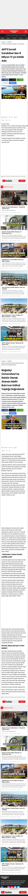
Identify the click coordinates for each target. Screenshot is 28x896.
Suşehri (24, 176)
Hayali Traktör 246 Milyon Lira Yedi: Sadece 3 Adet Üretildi (17, 35)
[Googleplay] (18, 887)
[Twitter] (5, 887)
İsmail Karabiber (6, 176)
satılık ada (17, 176)
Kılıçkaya (12, 176)
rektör (23, 697)
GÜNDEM (9, 42)
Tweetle (13, 79)
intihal (16, 697)
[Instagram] (8, 887)
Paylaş (6, 79)
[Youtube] (12, 887)
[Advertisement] (14, 15)
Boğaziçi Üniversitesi (9, 697)
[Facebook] (2, 887)
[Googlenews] (15, 887)
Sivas (21, 176)
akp (4, 697)
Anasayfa (3, 42)
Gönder (21, 79)
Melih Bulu (20, 697)
